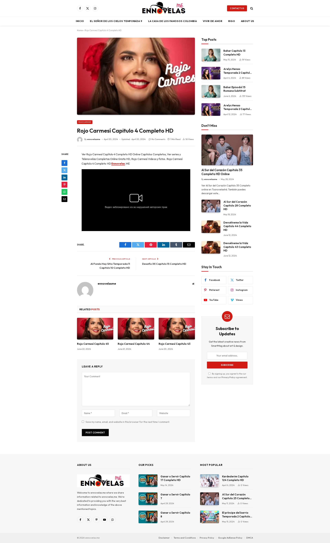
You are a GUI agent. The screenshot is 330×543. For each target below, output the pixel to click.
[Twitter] (64, 170)
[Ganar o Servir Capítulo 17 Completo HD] (148, 480)
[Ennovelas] (165, 8)
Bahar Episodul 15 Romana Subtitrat (234, 89)
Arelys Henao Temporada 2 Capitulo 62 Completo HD (237, 107)
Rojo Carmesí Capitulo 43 (174, 343)
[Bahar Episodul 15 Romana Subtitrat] (210, 91)
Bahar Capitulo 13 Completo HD (234, 52)
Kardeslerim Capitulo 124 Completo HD (235, 478)
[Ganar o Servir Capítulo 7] (148, 498)
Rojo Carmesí (84, 122)
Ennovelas (118, 163)
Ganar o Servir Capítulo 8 (175, 514)
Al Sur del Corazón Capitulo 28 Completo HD (237, 205)
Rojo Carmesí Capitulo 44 (134, 343)
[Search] (251, 8)
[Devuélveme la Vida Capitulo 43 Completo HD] (210, 247)
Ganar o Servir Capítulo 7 (175, 496)
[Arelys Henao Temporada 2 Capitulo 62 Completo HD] (210, 109)
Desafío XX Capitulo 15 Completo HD (164, 263)
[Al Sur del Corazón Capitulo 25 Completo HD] (209, 498)
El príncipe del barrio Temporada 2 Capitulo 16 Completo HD (236, 514)
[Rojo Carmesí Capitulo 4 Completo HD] (136, 76)
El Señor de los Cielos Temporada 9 (116, 21)
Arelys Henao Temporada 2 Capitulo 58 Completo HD (237, 71)
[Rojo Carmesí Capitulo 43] (177, 328)
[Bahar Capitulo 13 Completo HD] (210, 55)
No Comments (158, 139)
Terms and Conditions (185, 537)
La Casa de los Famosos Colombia (172, 21)
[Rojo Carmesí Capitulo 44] (136, 328)
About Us (247, 21)
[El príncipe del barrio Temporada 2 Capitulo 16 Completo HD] (209, 517)
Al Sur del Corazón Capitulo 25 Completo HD (236, 496)
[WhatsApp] (64, 192)
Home (80, 30)
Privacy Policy (228, 377)
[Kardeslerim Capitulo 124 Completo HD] (209, 480)
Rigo (231, 21)
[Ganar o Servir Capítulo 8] (148, 517)
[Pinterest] (64, 184)
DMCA (249, 537)
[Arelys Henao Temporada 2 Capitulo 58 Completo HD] (210, 73)
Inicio (80, 21)
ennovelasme (93, 139)
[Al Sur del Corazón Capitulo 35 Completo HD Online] (227, 150)
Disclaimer (164, 537)
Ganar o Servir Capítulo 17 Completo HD (175, 478)
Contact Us (237, 8)
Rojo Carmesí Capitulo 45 (93, 343)
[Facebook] (64, 163)
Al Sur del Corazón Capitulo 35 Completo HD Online (221, 172)
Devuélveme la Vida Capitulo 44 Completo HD (237, 226)
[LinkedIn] (64, 177)
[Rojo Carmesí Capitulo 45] (95, 328)
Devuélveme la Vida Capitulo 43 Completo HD (237, 247)
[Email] (64, 199)
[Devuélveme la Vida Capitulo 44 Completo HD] (210, 226)
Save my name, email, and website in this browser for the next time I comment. (128, 421)
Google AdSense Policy (230, 537)
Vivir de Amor (212, 21)
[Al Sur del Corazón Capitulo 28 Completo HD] (210, 206)
